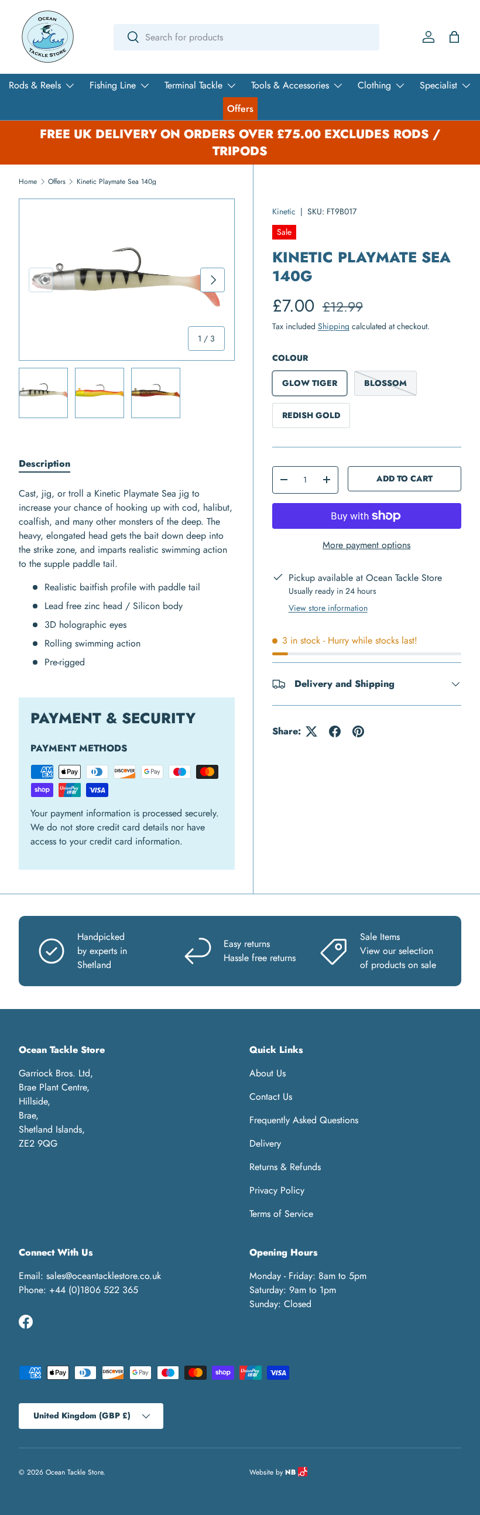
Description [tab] (44, 463)
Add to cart (404, 478)
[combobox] (246, 37)
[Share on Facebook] (335, 731)
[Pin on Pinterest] (358, 731)
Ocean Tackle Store (74, 1472)
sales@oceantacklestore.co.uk (103, 1276)
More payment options (366, 545)
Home (28, 181)
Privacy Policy (276, 1190)
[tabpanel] (127, 578)
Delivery (265, 1143)
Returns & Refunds (285, 1167)
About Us (267, 1073)
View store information (328, 608)
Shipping (333, 326)
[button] (454, 37)
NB (291, 1472)
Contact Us (270, 1096)
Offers (240, 108)
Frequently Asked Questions (303, 1120)
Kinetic (284, 211)
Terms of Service (281, 1213)
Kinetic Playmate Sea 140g (116, 181)
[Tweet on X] (311, 731)
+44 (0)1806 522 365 (93, 1290)
